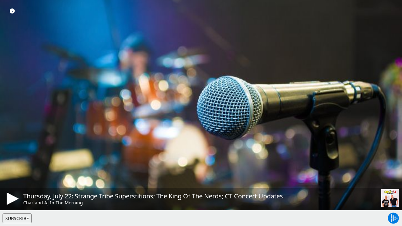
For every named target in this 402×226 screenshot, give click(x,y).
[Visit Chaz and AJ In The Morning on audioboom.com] (390, 198)
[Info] (12, 11)
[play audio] (11, 198)
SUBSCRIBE (17, 218)
